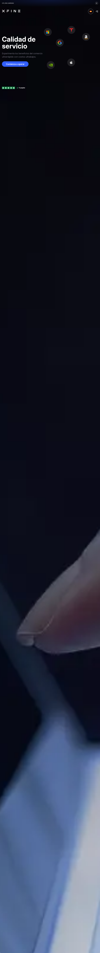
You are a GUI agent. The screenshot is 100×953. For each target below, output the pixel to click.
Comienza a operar (15, 64)
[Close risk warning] (96, 3)
